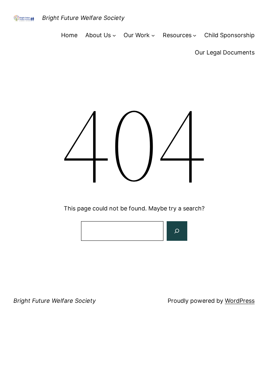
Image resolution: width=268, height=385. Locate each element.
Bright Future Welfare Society (83, 17)
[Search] (177, 231)
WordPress (240, 300)
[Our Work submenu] (153, 35)
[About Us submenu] (114, 35)
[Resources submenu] (194, 35)
